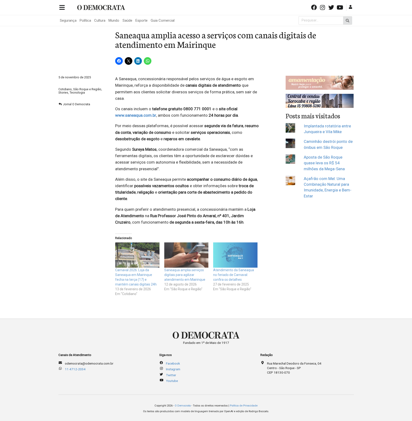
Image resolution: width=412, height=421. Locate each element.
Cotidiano (65, 89)
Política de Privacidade (244, 405)
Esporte (141, 20)
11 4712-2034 (75, 369)
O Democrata (183, 405)
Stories (63, 92)
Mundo (113, 20)
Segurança (68, 20)
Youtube (172, 381)
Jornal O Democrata (76, 104)
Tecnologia (77, 92)
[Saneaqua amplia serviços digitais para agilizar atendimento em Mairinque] (186, 255)
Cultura (99, 20)
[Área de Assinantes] (351, 7)
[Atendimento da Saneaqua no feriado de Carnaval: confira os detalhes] (235, 255)
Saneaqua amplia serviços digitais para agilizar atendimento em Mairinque (184, 274)
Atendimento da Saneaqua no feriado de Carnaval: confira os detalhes (233, 274)
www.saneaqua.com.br (135, 115)
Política (85, 20)
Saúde (127, 20)
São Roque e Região (87, 89)
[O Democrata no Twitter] (331, 7)
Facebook (173, 363)
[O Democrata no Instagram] (323, 7)
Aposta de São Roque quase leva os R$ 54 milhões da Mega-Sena (324, 163)
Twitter (171, 375)
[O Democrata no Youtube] (340, 7)
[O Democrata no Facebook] (314, 7)
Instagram (173, 369)
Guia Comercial (163, 20)
